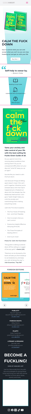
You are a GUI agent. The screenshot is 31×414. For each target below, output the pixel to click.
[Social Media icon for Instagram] (9, 410)
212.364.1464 (15, 317)
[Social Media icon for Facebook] (12, 410)
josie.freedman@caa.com (15, 335)
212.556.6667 (15, 347)
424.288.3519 (15, 337)
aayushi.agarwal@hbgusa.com (15, 315)
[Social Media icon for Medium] (15, 410)
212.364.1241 (15, 327)
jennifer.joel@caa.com (15, 345)
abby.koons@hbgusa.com (15, 325)
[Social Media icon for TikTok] (19, 410)
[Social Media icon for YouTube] (22, 410)
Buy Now (14, 59)
